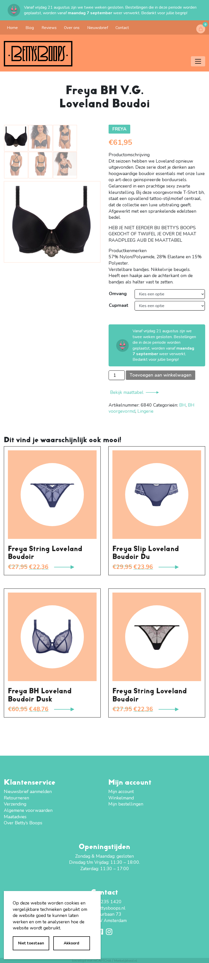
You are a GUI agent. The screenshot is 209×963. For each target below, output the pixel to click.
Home (12, 27)
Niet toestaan (31, 943)
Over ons (72, 27)
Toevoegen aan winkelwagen (160, 375)
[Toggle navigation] (198, 61)
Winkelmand (121, 798)
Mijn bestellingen (125, 804)
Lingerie (145, 411)
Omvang (118, 294)
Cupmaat (118, 305)
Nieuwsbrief (97, 27)
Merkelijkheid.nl (125, 960)
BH (182, 405)
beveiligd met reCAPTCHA (91, 960)
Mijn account (121, 791)
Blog (29, 27)
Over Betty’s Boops (23, 823)
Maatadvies (15, 817)
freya (119, 129)
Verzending (15, 804)
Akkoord (71, 943)
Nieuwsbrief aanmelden (28, 791)
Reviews (49, 27)
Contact (122, 27)
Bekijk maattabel (126, 392)
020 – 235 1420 (104, 902)
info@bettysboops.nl (104, 908)
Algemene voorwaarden (28, 810)
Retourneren (16, 798)
